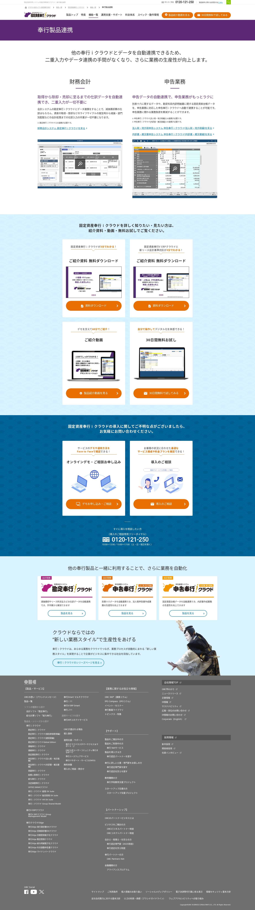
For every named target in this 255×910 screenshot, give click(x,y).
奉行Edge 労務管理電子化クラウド (43, 835)
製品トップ (72, 15)
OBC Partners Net (115, 859)
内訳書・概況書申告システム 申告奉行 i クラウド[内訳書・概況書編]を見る (172, 134)
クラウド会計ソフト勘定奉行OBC (39, 7)
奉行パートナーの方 (114, 855)
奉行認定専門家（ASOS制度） (121, 844)
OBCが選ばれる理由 (73, 729)
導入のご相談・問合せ (74, 769)
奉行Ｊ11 (68, 710)
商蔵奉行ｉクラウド (36, 771)
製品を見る (67, 613)
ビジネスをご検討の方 (115, 825)
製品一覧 (59, 7)
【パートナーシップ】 (116, 810)
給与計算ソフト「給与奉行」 (39, 716)
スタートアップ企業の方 (116, 789)
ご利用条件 (112, 892)
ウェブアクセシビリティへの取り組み (186, 898)
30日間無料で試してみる (214, 15)
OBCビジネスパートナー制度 (120, 829)
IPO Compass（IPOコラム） (118, 701)
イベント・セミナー (114, 706)
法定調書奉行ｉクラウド (38, 783)
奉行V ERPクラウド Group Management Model (39, 815)
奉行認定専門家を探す (117, 767)
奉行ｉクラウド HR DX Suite (40, 800)
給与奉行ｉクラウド (36, 779)
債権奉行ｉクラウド (36, 746)
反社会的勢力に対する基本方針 (105, 898)
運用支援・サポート (111, 15)
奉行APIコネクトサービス (76, 720)
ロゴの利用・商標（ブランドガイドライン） (144, 898)
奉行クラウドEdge (35, 823)
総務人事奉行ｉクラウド (38, 775)
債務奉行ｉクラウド (36, 750)
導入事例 (68, 734)
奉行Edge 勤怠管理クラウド (40, 839)
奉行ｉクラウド (33, 726)
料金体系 (130, 15)
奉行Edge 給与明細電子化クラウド (43, 843)
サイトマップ (97, 892)
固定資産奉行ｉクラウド (76, 7)
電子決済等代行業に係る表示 (189, 892)
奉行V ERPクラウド (35, 810)
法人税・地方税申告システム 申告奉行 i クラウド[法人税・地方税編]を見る (172, 128)
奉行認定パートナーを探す (119, 756)
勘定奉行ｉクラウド (36, 730)
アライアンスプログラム (118, 870)
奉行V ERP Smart (72, 706)
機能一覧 (93, 7)
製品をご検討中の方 (114, 739)
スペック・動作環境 (148, 15)
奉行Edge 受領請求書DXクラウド (42, 831)
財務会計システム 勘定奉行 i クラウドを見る (61, 128)
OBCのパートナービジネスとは (119, 818)
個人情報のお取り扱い (131, 892)
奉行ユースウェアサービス (77, 756)
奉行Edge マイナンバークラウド (42, 852)
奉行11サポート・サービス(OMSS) (80, 760)
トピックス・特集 (113, 714)
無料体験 (68, 765)
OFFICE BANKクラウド (38, 787)
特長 (83, 15)
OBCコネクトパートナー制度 (120, 833)
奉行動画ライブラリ (114, 710)
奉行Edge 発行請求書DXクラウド (42, 827)
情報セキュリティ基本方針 (218, 892)
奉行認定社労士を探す (117, 771)
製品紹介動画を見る (179, 15)
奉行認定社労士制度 (116, 848)
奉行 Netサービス (115, 748)
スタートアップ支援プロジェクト (122, 793)
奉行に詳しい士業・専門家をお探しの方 (123, 763)
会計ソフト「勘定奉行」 (37, 711)
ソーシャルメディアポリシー (159, 892)
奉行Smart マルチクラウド (76, 697)
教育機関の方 (111, 778)
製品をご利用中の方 (114, 744)
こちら (220, 2)
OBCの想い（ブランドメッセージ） (40, 697)
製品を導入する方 (113, 752)
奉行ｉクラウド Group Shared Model (44, 804)
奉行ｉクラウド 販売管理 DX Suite (43, 795)
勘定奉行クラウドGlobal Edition (42, 742)
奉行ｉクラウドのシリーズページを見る (78, 663)
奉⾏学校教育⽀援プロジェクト (121, 782)
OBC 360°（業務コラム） (117, 697)
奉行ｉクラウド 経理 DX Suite (41, 791)
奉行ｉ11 (68, 701)
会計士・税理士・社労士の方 (118, 840)
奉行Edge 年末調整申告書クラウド (43, 847)
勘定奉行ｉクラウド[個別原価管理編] (44, 734)
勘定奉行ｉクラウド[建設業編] (41, 738)
